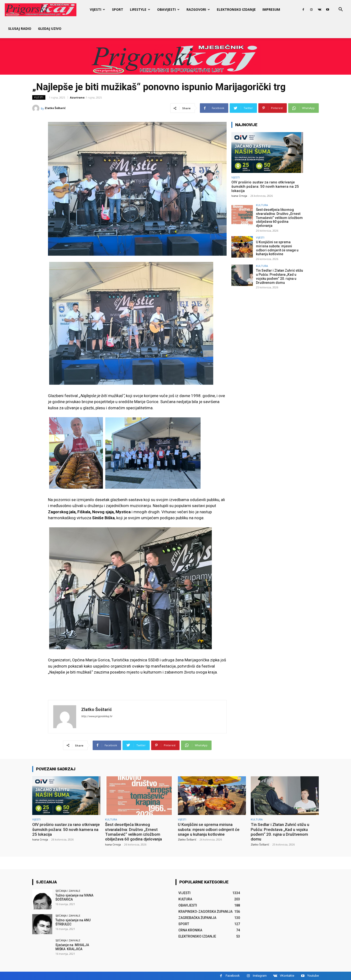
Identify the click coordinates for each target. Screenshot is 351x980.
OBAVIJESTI (166, 9)
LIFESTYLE (138, 9)
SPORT (117, 9)
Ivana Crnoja (239, 195)
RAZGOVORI (196, 9)
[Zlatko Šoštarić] (36, 108)
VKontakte (287, 975)
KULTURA (262, 205)
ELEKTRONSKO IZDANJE (236, 9)
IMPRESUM (271, 9)
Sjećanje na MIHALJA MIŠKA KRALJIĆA (72, 947)
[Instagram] (311, 9)
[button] (340, 10)
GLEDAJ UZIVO (49, 28)
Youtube (313, 975)
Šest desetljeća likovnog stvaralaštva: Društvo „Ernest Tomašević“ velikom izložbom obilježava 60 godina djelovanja (279, 218)
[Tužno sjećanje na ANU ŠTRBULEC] (42, 924)
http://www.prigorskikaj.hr (96, 716)
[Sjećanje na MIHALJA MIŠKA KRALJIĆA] (42, 949)
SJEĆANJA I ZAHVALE (67, 890)
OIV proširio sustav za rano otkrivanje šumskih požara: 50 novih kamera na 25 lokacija (265, 186)
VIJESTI (95, 9)
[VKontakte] (319, 9)
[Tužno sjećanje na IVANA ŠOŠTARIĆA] (42, 899)
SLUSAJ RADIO (19, 28)
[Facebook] (303, 9)
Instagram (260, 975)
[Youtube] (327, 9)
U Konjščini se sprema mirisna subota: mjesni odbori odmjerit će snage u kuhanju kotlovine (277, 248)
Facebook (233, 975)
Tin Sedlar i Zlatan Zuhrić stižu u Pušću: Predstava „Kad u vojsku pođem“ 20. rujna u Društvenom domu (279, 276)
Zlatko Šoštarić (55, 108)
